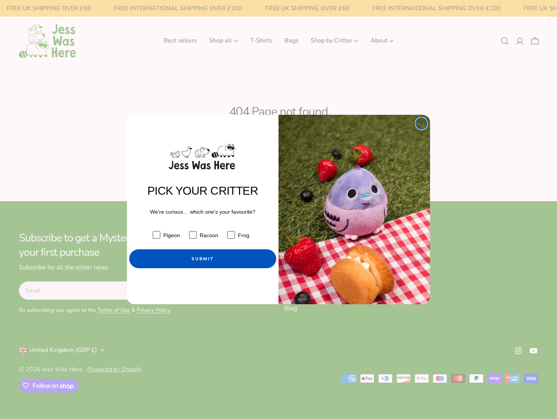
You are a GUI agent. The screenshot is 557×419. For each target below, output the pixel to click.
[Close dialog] (421, 123)
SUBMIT (202, 258)
